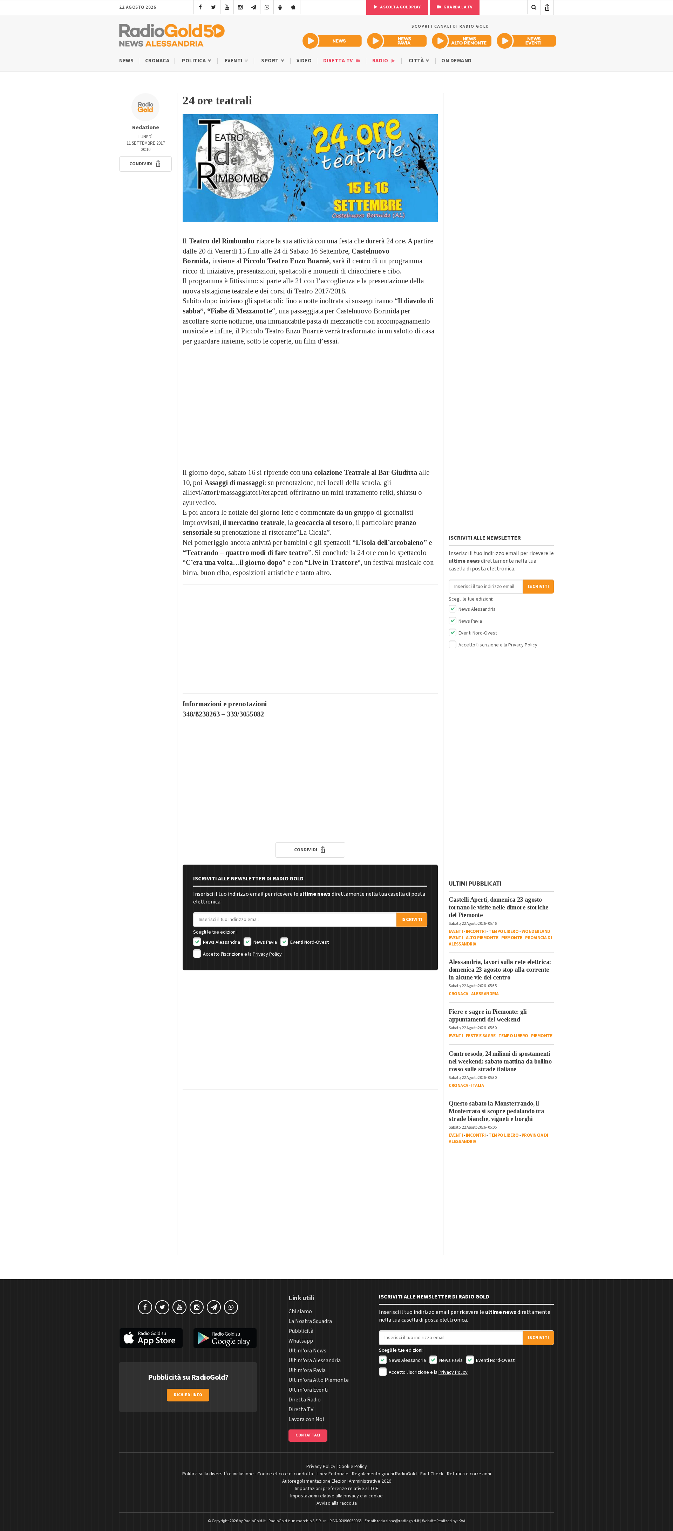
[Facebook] (200, 7)
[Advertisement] (310, 408)
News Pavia (264, 942)
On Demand (456, 60)
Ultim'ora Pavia (307, 1370)
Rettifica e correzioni (469, 1473)
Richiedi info (188, 1395)
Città (417, 60)
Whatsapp (300, 1341)
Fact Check (431, 1473)
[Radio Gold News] (332, 41)
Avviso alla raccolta (337, 1503)
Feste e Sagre (481, 1036)
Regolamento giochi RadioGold (384, 1473)
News (126, 60)
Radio (380, 60)
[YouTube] (226, 7)
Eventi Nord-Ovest (309, 942)
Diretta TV (338, 60)
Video (304, 60)
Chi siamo (300, 1311)
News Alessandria (221, 942)
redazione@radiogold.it (398, 1521)
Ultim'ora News (307, 1351)
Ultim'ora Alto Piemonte (318, 1380)
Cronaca (157, 60)
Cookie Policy (353, 1466)
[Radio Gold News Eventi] (526, 41)
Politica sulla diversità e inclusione (218, 1473)
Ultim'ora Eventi (308, 1390)
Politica (194, 60)
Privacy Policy (267, 954)
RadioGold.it (255, 1521)
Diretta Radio (304, 1400)
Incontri (476, 931)
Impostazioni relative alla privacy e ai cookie (336, 1495)
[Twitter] (213, 7)
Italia (477, 1085)
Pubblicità (300, 1331)
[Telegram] (253, 7)
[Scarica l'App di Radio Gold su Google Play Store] (225, 1338)
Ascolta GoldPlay (400, 7)
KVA (461, 1521)
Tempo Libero (503, 931)
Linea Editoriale (332, 1473)
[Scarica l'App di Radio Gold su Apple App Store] (151, 1338)
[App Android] (280, 7)
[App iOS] (293, 7)
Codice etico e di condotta (285, 1473)
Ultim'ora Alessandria (314, 1360)
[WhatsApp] (266, 7)
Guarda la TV (458, 7)
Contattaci (307, 1435)
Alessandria (485, 994)
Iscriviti (411, 919)
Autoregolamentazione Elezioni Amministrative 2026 (336, 1481)
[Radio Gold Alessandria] (172, 33)
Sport (270, 60)
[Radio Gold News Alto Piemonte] (462, 41)
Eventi (234, 60)
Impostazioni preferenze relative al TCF (336, 1488)
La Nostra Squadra (310, 1321)
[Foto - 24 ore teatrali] (310, 168)
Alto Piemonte (482, 938)
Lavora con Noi (306, 1419)
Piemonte (511, 938)
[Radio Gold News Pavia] (397, 41)
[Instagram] (240, 7)
